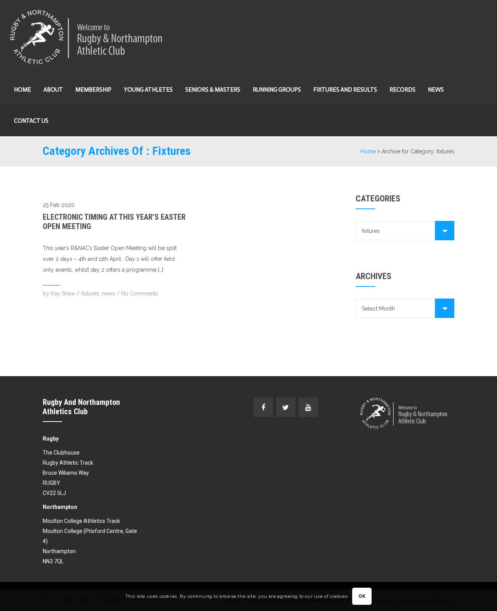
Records (402, 89)
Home (22, 89)
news (108, 293)
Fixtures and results (345, 89)
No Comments (139, 293)
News (436, 89)
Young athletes (148, 89)
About (53, 89)
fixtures (90, 293)
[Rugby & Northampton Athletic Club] (87, 37)
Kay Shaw (63, 293)
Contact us (31, 120)
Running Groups (277, 89)
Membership (93, 89)
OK (362, 596)
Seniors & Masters (212, 89)
